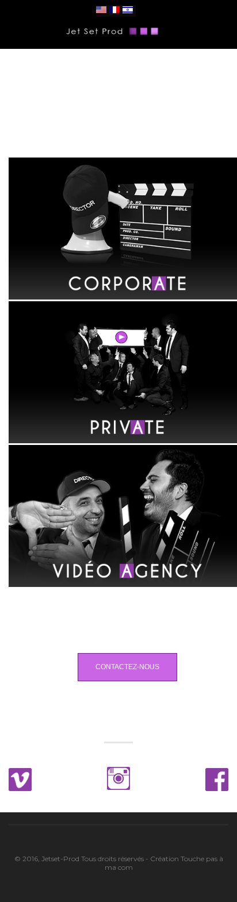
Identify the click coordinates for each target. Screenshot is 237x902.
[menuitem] (101, 10)
